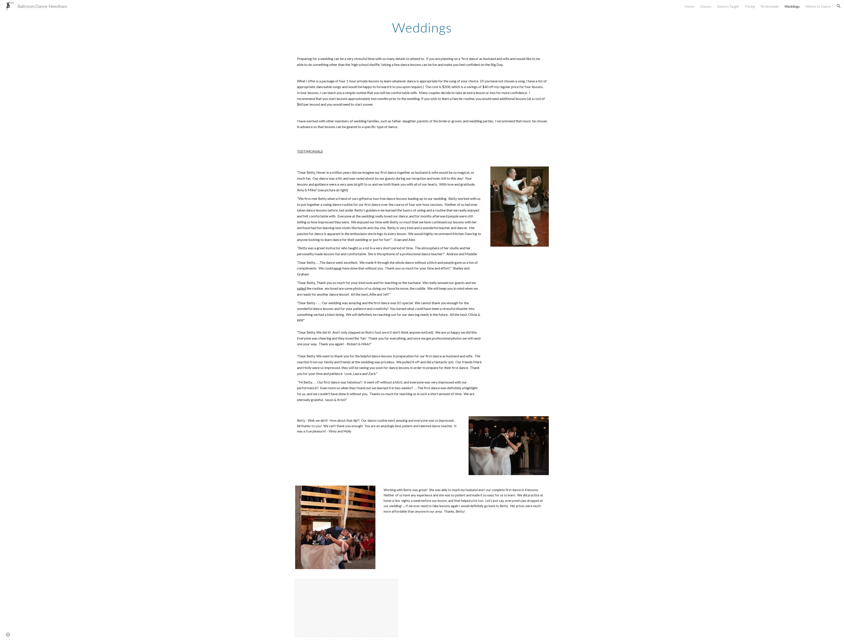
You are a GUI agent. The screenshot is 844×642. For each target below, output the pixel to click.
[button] (838, 6)
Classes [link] (705, 6)
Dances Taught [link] (728, 6)
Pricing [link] (750, 6)
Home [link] (689, 6)
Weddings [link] (792, 6)
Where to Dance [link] (818, 6)
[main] (422, 27)
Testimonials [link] (769, 6)
